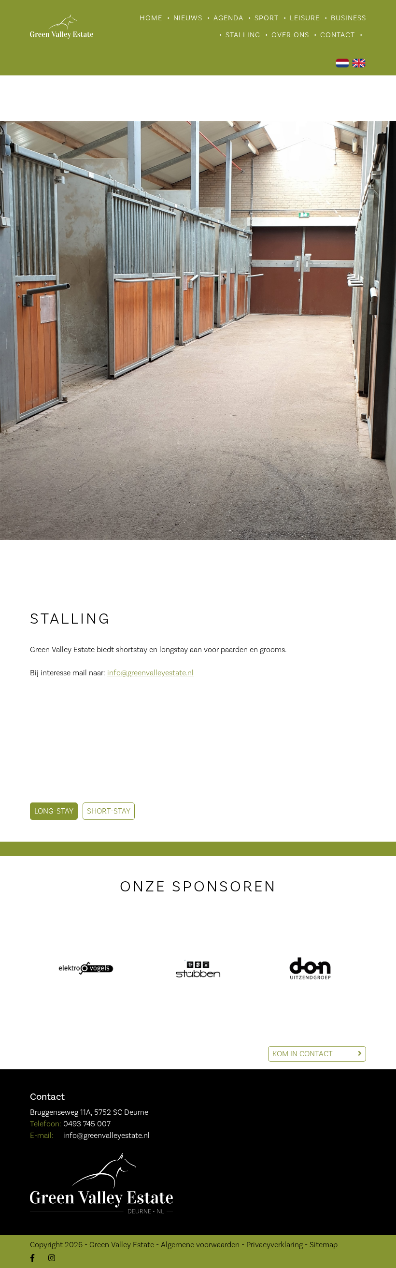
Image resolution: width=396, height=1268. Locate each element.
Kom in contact (303, 1054)
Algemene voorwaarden (200, 1245)
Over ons (290, 35)
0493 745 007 (87, 1124)
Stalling (243, 35)
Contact (337, 35)
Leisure (305, 18)
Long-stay (53, 811)
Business (348, 18)
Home (151, 18)
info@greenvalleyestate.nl (106, 1135)
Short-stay (108, 811)
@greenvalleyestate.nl (157, 673)
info (114, 673)
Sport (267, 18)
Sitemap (324, 1245)
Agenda (228, 18)
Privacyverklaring (274, 1245)
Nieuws (187, 18)
